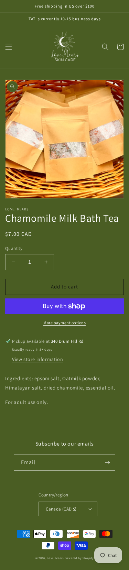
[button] (8, 46)
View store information (37, 359)
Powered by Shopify (79, 558)
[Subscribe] (107, 462)
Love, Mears (55, 558)
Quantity (13, 248)
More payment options (64, 322)
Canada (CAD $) (61, 509)
